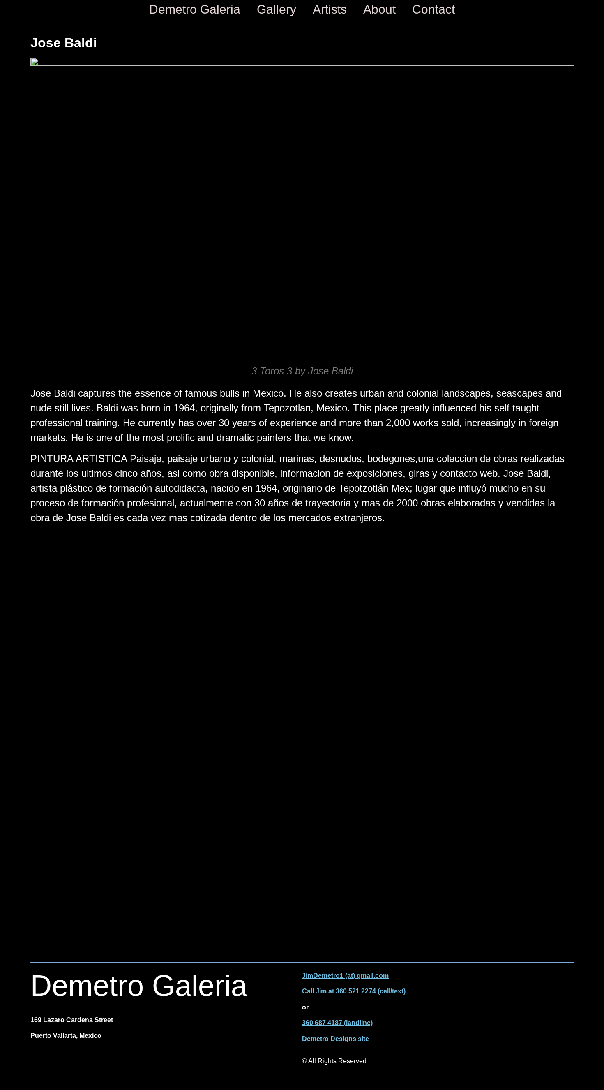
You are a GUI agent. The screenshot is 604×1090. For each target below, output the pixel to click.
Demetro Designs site (335, 1038)
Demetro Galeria (194, 9)
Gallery (276, 9)
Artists (330, 9)
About (379, 9)
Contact (433, 9)
